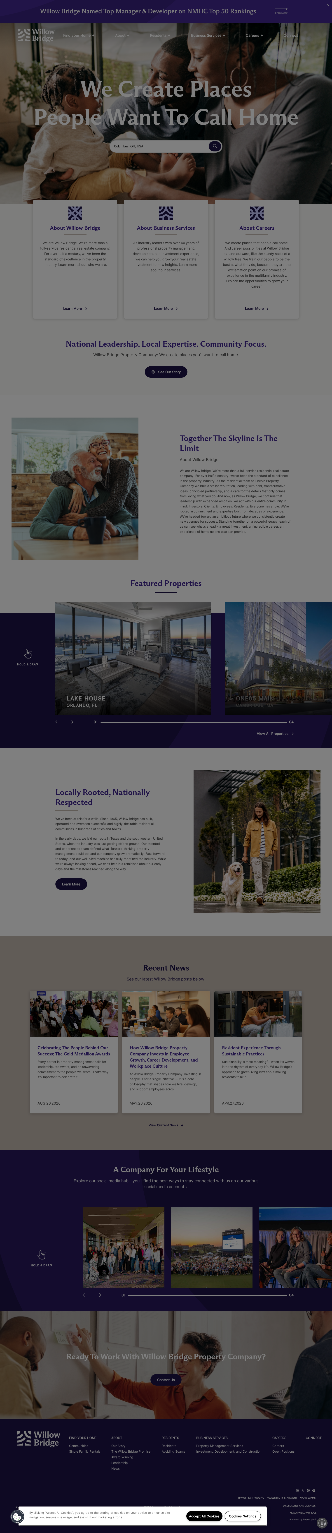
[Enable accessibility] (322, 1523)
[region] (142, 1516)
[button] (17, 1516)
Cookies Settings (243, 1516)
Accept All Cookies (204, 1516)
